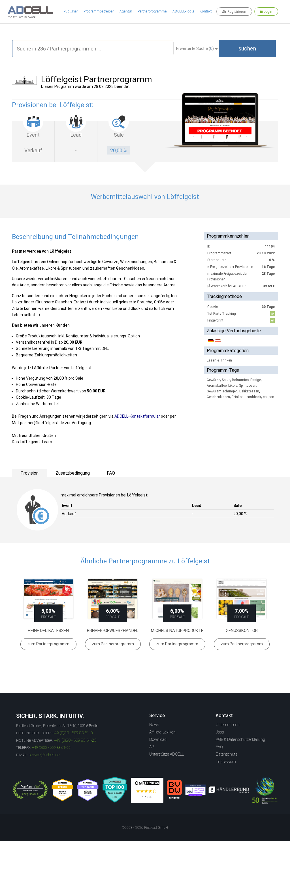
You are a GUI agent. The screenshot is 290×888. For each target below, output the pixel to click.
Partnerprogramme (152, 11)
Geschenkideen (218, 397)
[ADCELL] (147, 790)
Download (158, 739)
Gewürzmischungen (222, 391)
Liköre (232, 386)
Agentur (126, 11)
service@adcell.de (44, 754)
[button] (247, 48)
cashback (253, 397)
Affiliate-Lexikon (162, 732)
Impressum (226, 761)
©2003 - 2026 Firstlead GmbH (145, 828)
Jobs (220, 732)
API (152, 747)
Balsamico (240, 380)
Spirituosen (247, 386)
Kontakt (206, 11)
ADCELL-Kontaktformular (137, 416)
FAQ (219, 747)
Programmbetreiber (99, 11)
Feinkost (238, 397)
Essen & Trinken (219, 360)
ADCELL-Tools (183, 11)
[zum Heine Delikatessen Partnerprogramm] (48, 599)
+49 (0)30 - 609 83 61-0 (72, 733)
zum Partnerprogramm (48, 644)
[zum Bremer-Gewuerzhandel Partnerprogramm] (113, 599)
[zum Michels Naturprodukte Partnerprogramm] (177, 599)
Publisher (70, 11)
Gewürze (213, 380)
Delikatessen (249, 391)
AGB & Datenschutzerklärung (240, 739)
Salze (226, 380)
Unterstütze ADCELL (166, 754)
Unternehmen (228, 724)
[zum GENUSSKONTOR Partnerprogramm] (242, 599)
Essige (255, 380)
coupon (268, 397)
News (154, 724)
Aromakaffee (217, 386)
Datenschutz (226, 754)
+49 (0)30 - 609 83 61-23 (75, 740)
